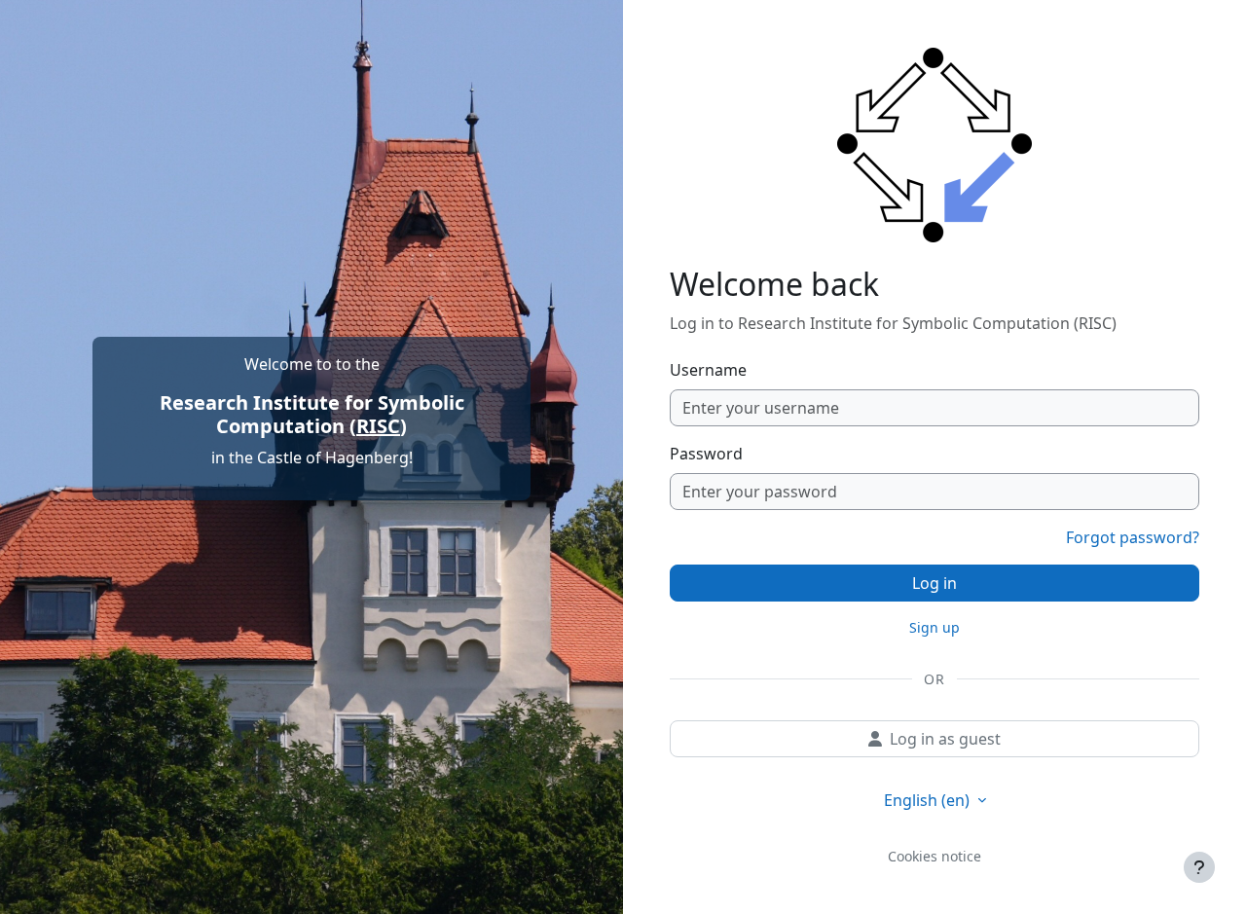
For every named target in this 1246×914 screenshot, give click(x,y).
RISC (378, 426)
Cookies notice (934, 856)
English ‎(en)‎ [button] (928, 800)
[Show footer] (1199, 867)
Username (708, 370)
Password (706, 453)
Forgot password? (1132, 537)
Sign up (934, 627)
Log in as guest (945, 738)
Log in (934, 583)
